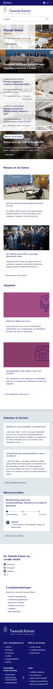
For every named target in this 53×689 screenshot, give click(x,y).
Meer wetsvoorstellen (14, 536)
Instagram (8, 568)
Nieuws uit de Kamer (15, 602)
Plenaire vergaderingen (16, 596)
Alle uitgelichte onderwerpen (17, 394)
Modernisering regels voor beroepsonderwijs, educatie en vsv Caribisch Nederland (26, 503)
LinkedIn (8, 571)
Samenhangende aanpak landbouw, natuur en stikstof (25, 454)
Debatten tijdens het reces (18, 321)
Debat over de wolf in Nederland (23, 142)
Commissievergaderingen (16, 599)
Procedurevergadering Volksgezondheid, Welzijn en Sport (15, 111)
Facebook (8, 564)
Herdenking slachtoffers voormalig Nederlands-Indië (22, 255)
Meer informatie (14, 611)
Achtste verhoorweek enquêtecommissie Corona (24, 204)
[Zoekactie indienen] (47, 19)
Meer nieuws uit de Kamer (16, 275)
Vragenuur (7, 33)
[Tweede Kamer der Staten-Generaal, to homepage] (17, 10)
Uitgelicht (11, 608)
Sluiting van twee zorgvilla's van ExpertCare (25, 427)
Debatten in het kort (15, 605)
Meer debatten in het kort (16, 483)
